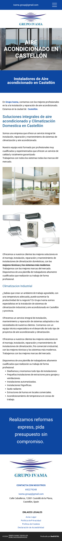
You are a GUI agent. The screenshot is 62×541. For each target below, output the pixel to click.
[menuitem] (31, 516)
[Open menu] (54, 5)
